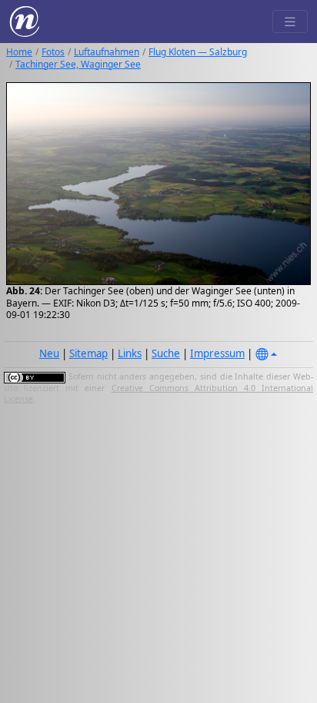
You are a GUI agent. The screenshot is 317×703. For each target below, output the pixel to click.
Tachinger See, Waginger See (78, 64)
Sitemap (88, 353)
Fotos (53, 51)
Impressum (217, 353)
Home (19, 51)
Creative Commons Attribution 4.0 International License (158, 393)
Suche (166, 353)
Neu (49, 353)
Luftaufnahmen (106, 51)
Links (130, 353)
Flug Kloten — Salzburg (197, 51)
